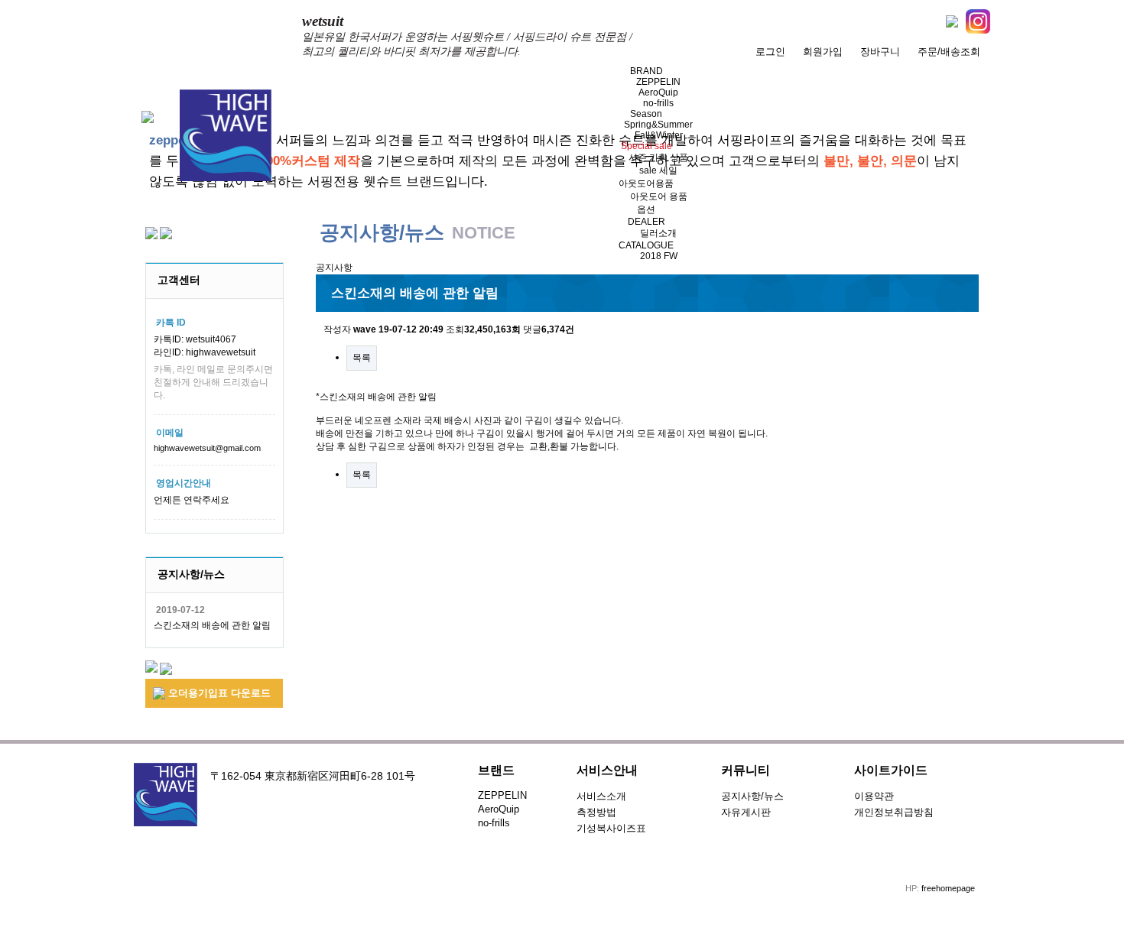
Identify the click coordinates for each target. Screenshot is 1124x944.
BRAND (646, 71)
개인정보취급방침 (894, 812)
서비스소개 (601, 796)
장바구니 (880, 51)
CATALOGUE (646, 245)
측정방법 (596, 812)
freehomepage (948, 888)
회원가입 (823, 51)
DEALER (646, 221)
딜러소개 (658, 233)
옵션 (646, 209)
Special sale (646, 146)
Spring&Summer (658, 124)
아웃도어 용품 (658, 196)
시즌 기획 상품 (658, 157)
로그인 (770, 51)
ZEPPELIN (658, 81)
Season (646, 114)
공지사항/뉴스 (752, 796)
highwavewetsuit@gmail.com (207, 448)
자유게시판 (746, 812)
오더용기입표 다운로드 (218, 693)
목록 (361, 357)
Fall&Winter (659, 135)
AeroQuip (658, 92)
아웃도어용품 (646, 183)
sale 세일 (658, 170)
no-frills (658, 103)
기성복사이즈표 (611, 828)
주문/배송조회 (949, 51)
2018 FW (658, 256)
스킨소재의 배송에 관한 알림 (212, 625)
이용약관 (874, 796)
